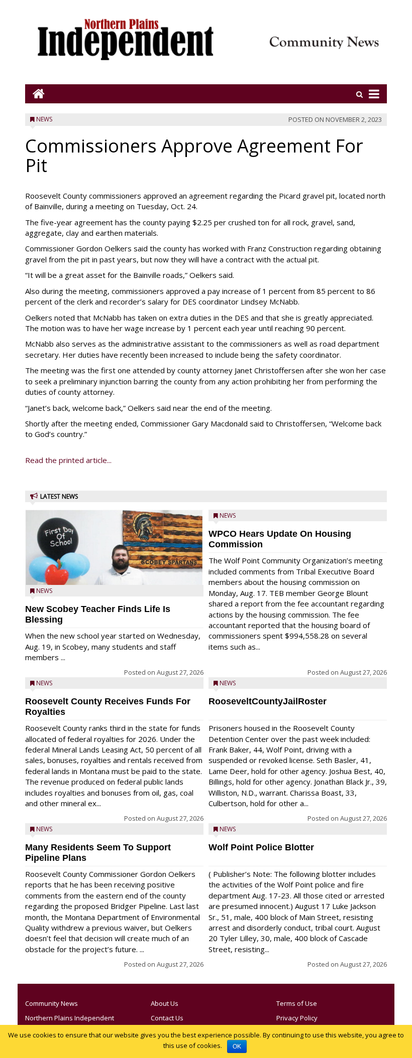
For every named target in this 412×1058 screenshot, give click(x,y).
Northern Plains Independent (69, 1017)
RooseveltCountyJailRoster (268, 701)
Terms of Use (296, 1003)
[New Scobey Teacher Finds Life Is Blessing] (114, 571)
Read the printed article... (68, 460)
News (44, 119)
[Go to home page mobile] (35, 93)
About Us (164, 1003)
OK (237, 1046)
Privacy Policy (297, 1017)
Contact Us (167, 1017)
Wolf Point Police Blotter (261, 847)
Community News (51, 1003)
